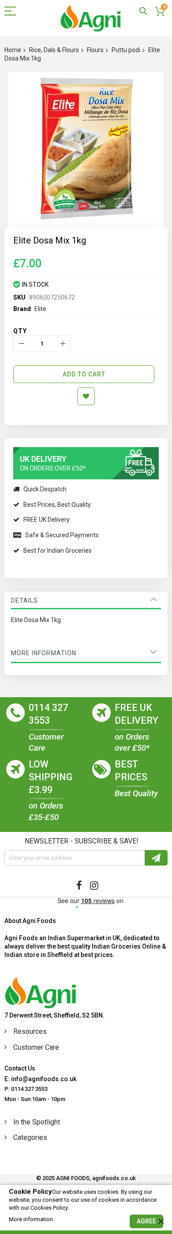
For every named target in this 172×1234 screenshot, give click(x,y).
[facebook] (79, 885)
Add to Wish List (86, 396)
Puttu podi (126, 49)
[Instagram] (94, 885)
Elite (40, 308)
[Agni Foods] (90, 18)
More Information (43, 653)
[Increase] (62, 343)
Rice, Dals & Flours (54, 49)
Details (24, 600)
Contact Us (19, 1068)
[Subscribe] (156, 858)
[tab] (86, 600)
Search (143, 11)
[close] (161, 1221)
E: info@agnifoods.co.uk (40, 1078)
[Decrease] (21, 343)
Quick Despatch (45, 489)
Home (12, 49)
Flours (95, 49)
